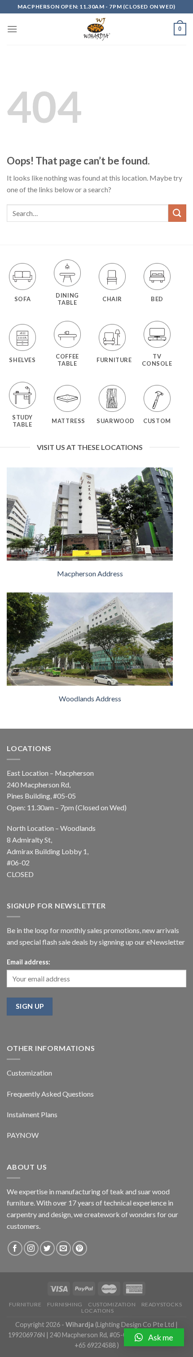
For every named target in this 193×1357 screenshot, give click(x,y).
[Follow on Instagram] (31, 1248)
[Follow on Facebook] (15, 1248)
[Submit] (177, 213)
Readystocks (161, 1304)
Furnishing (65, 1304)
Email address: (28, 962)
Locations (97, 1310)
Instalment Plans (32, 1114)
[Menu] (12, 29)
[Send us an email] (63, 1248)
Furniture (25, 1304)
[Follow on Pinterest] (79, 1248)
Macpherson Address (90, 573)
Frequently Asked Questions (50, 1093)
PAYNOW (23, 1135)
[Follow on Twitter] (47, 1248)
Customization (29, 1072)
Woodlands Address (90, 698)
